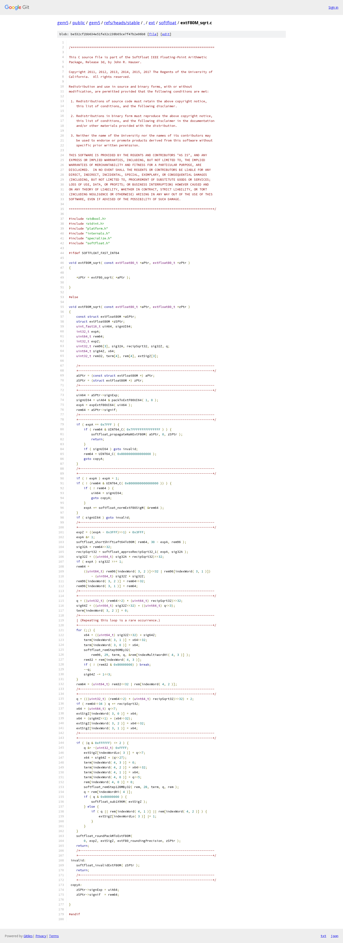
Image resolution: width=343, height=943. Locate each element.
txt (323, 936)
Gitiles (28, 936)
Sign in (333, 7)
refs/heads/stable (122, 22)
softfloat (167, 22)
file (153, 34)
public (78, 22)
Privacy (40, 936)
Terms (54, 936)
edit (166, 34)
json (334, 936)
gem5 (62, 22)
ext (152, 22)
